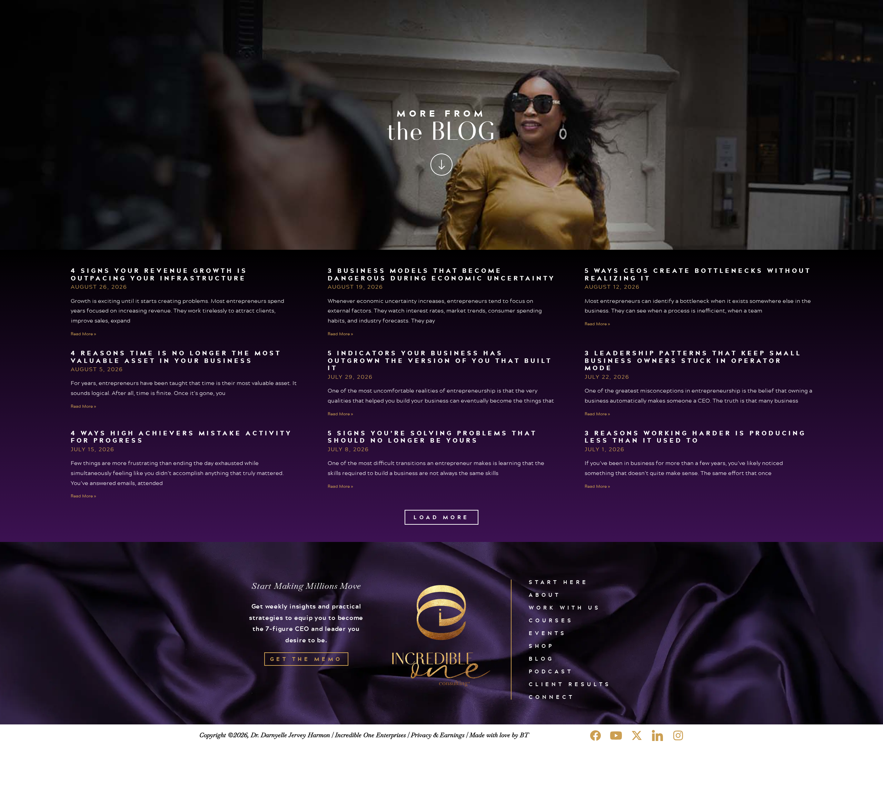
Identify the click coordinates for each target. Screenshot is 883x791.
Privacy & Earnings (438, 735)
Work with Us (565, 607)
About (545, 594)
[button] (441, 517)
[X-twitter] (636, 735)
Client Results (570, 684)
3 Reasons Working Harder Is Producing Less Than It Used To (695, 437)
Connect (552, 697)
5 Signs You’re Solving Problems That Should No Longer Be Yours (432, 437)
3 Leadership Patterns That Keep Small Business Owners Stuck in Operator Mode (693, 360)
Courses (551, 620)
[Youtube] (616, 735)
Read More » (83, 333)
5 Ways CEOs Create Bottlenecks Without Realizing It (698, 274)
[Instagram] (678, 735)
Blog (541, 658)
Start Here (558, 582)
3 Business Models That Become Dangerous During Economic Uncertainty (441, 274)
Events (548, 633)
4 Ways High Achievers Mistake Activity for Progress (181, 437)
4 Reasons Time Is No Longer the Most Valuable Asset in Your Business (176, 357)
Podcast (551, 671)
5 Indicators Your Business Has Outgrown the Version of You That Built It (440, 360)
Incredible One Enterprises (370, 735)
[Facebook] (595, 735)
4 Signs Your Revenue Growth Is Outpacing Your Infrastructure (159, 274)
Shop (541, 646)
